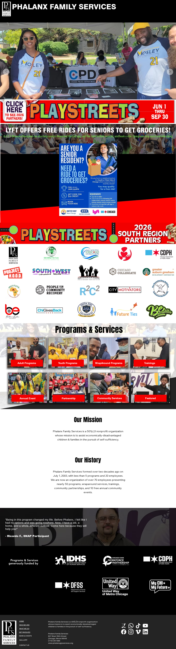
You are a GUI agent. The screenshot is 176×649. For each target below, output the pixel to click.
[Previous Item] (6, 72)
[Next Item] (170, 72)
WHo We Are (24, 625)
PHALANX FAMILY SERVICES (64, 6)
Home (21, 621)
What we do (24, 629)
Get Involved (24, 632)
